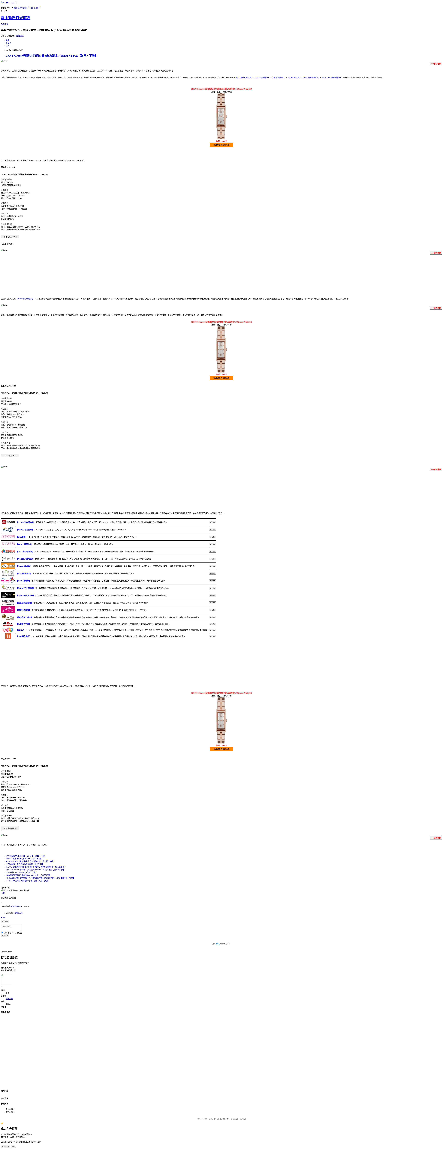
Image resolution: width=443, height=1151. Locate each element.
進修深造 (19, 913)
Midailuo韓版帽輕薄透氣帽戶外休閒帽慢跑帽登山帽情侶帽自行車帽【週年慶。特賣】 (40, 878)
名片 (7, 46)
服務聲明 (243, 1119)
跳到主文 (4, 24)
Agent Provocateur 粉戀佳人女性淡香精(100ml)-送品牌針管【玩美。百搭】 (35, 870)
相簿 (7, 40)
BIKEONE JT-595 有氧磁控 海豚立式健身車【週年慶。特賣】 (30, 861)
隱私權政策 (234, 1119)
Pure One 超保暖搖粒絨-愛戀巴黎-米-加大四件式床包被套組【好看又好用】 (36, 867)
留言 (19, 906)
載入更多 (5, 921)
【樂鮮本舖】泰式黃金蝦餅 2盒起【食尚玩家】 (25, 864)
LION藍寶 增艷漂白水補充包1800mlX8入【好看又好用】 (29, 875)
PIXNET (204, 1119)
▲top (3, 917)
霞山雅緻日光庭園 (15, 18)
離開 (13, 1146)
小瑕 (3, 893)
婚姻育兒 (20, 36)
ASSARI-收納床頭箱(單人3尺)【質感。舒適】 (24, 859)
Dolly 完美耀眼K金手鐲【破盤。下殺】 (21, 872)
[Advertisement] (221, 274)
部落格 (8, 43)
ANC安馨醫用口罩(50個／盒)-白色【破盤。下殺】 (26, 856)
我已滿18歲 (5, 1146)
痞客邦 (14, 906)
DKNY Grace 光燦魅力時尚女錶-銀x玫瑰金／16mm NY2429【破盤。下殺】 (51, 55)
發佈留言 (5, 935)
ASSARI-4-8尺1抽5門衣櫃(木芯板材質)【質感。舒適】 (28, 881)
